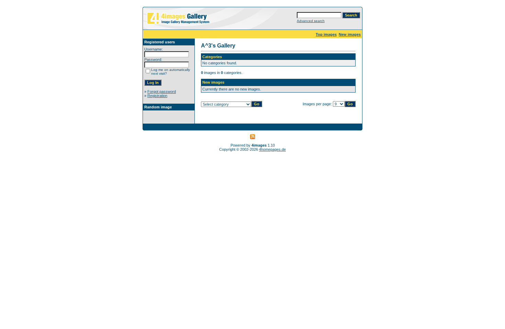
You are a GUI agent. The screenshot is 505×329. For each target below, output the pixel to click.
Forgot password (161, 91)
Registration (157, 96)
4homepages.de (272, 149)
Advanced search (311, 21)
